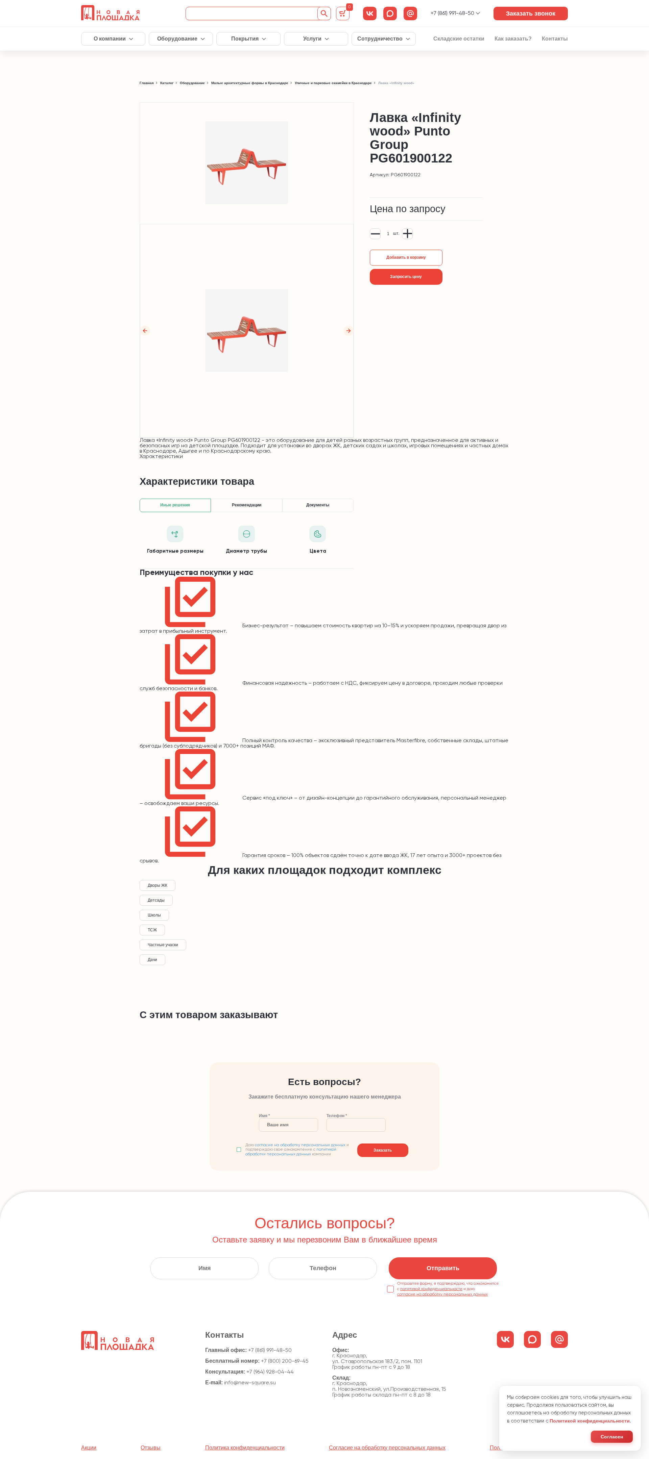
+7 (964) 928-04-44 (270, 1372)
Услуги (312, 39)
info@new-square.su (250, 1383)
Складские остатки (458, 39)
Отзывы (151, 1448)
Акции (88, 1448)
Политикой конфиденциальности (590, 1421)
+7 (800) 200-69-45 (285, 1361)
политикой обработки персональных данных (290, 1152)
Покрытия (245, 39)
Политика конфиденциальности (245, 1448)
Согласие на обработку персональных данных (387, 1448)
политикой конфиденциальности (431, 1289)
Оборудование (177, 39)
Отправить (443, 1268)
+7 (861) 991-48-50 (452, 13)
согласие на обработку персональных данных (300, 1145)
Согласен (612, 1436)
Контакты (555, 39)
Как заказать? (513, 39)
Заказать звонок (530, 13)
